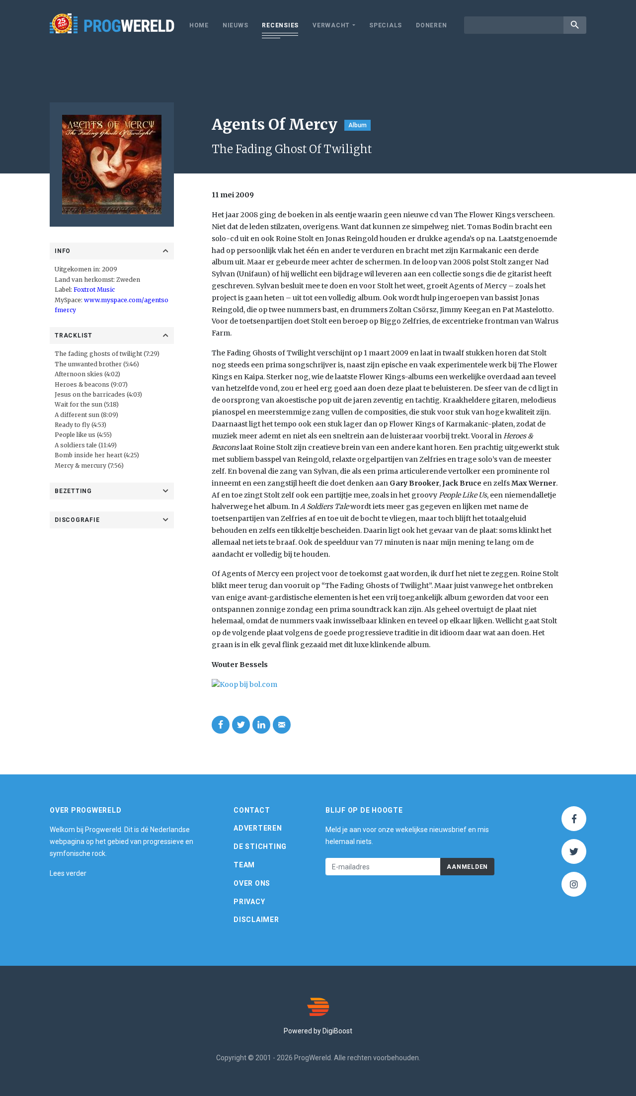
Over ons (252, 883)
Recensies (280, 25)
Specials (385, 25)
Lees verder (68, 873)
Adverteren (258, 828)
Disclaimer (256, 920)
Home (199, 25)
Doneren (431, 25)
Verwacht (331, 25)
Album (357, 125)
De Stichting (260, 846)
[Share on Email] (282, 725)
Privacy (249, 902)
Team (244, 865)
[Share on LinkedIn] (261, 725)
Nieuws (235, 25)
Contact (252, 810)
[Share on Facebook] (221, 725)
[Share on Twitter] (241, 725)
